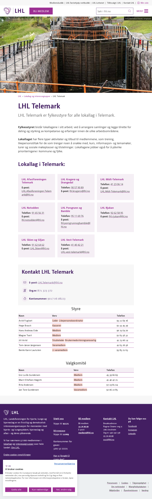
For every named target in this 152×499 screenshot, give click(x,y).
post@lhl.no (108, 439)
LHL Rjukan (107, 207)
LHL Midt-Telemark (112, 179)
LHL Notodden (30, 207)
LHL (19, 96)
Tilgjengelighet (139, 482)
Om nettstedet (118, 486)
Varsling (145, 490)
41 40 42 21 (77, 245)
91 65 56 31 (38, 212)
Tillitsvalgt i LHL (114, 2)
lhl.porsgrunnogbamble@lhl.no (75, 224)
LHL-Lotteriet (98, 2)
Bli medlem (41, 11)
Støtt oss (58, 418)
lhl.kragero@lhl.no (80, 191)
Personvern (112, 482)
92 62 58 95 (117, 212)
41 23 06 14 (117, 184)
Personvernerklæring (64, 463)
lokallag (8, 443)
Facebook (132, 426)
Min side (144, 2)
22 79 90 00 (83, 426)
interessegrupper (25, 443)
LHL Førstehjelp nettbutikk (78, 2)
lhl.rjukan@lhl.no (118, 216)
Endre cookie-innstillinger (17, 454)
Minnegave (59, 430)
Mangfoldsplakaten (137, 486)
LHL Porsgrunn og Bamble (71, 209)
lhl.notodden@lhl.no (33, 220)
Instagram (132, 429)
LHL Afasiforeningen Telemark (34, 181)
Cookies (124, 482)
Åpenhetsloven (131, 490)
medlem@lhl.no (86, 432)
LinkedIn (132, 433)
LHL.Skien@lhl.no (39, 248)
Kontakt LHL (129, 2)
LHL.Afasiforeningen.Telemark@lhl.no (37, 192)
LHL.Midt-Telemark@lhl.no (115, 191)
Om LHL (15, 447)
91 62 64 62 (38, 245)
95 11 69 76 (77, 216)
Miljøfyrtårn (114, 490)
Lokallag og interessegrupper (37, 96)
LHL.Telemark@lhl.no (50, 282)
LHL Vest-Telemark (72, 239)
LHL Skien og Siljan (33, 239)
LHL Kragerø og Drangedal (70, 181)
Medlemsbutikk (56, 2)
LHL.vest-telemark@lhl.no (75, 252)
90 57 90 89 (77, 187)
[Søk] (129, 11)
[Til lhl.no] (14, 11)
